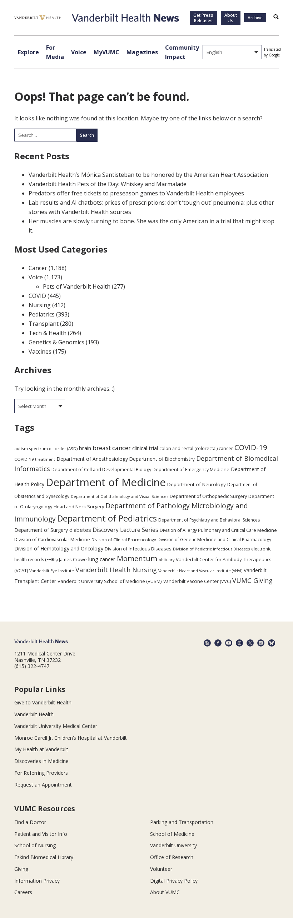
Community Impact (182, 52)
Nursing (40, 305)
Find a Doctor (30, 822)
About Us (230, 18)
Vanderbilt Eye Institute (51, 570)
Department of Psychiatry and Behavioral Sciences (209, 520)
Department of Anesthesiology (92, 458)
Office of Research (171, 857)
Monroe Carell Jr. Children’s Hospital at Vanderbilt (70, 737)
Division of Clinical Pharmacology (123, 539)
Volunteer (161, 868)
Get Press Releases (203, 18)
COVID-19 (250, 447)
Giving (21, 868)
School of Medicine (172, 833)
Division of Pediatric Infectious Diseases (211, 549)
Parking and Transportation (181, 822)
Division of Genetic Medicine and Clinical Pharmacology (214, 540)
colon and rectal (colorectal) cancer (196, 448)
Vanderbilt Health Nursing (116, 569)
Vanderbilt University (173, 845)
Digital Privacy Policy (174, 880)
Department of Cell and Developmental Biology (101, 469)
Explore (28, 52)
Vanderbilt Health (34, 714)
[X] (250, 643)
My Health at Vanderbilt (41, 749)
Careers (23, 892)
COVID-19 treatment (34, 459)
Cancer (38, 268)
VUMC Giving (252, 580)
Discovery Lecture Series (125, 530)
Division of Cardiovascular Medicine (52, 539)
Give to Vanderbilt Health (42, 702)
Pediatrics (42, 314)
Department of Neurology (196, 484)
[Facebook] (218, 643)
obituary (166, 559)
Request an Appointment (43, 784)
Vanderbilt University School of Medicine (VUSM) (110, 581)
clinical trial (145, 448)
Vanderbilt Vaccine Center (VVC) (197, 581)
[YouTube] (228, 643)
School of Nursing (35, 845)
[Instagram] (239, 643)
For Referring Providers (41, 772)
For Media (55, 52)
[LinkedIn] (260, 643)
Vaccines (40, 351)
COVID (37, 296)
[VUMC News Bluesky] (271, 643)
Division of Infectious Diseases (138, 548)
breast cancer (112, 448)
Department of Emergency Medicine (191, 469)
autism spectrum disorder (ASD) (46, 448)
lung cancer (101, 559)
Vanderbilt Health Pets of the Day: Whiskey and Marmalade (108, 184)
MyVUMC (106, 52)
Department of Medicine (106, 482)
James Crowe (73, 559)
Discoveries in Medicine (41, 761)
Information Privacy (37, 880)
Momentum (137, 558)
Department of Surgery (41, 530)
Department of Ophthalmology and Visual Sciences (119, 496)
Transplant (44, 324)
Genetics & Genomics (56, 342)
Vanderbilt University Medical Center (55, 726)
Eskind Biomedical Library (43, 857)
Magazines (142, 52)
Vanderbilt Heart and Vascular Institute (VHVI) (200, 570)
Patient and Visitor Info (40, 833)
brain (85, 447)
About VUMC (165, 892)
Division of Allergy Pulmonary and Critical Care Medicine (218, 530)
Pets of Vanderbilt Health (76, 286)
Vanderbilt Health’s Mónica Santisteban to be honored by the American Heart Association (148, 175)
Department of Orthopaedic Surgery (208, 496)
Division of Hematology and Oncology (58, 548)
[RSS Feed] (207, 643)
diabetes (80, 529)
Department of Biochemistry (162, 458)
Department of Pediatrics (107, 518)
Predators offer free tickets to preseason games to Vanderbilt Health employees (136, 193)
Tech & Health (47, 333)
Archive (255, 18)
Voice (78, 52)
